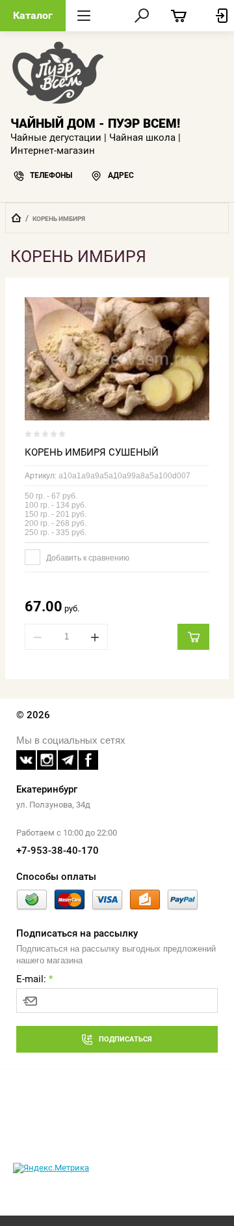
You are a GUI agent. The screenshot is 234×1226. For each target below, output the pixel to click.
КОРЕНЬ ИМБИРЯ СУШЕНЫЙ (92, 452)
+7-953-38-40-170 (57, 850)
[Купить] (193, 637)
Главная (16, 217)
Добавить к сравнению (86, 557)
